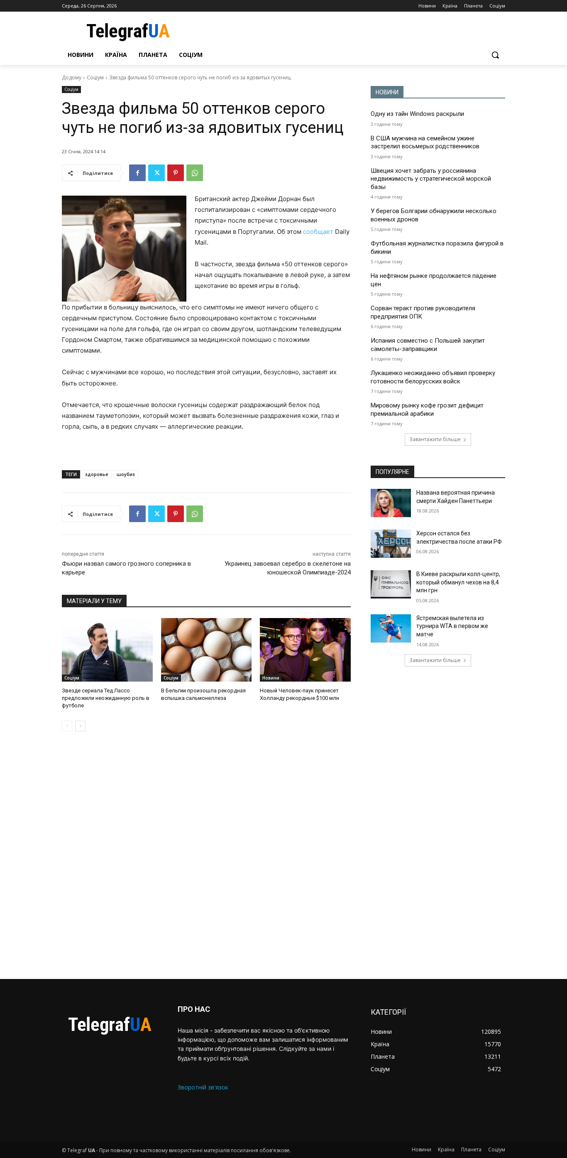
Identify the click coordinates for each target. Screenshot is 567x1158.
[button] (495, 55)
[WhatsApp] (194, 172)
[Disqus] (206, 855)
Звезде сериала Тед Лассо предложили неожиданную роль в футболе (105, 698)
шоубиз (126, 474)
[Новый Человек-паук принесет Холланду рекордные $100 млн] (305, 650)
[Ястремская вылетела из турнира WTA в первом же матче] (391, 628)
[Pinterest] (175, 172)
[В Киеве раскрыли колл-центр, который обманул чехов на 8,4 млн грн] (391, 584)
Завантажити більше (435, 439)
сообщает (318, 232)
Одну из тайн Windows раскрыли (417, 114)
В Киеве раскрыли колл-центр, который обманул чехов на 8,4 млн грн (458, 582)
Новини (270, 678)
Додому (71, 77)
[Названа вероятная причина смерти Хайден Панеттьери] (391, 503)
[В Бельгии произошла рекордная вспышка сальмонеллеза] (206, 650)
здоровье (96, 474)
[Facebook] (137, 172)
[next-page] (80, 726)
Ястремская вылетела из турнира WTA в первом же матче (452, 626)
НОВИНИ (387, 92)
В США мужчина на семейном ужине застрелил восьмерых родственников (425, 142)
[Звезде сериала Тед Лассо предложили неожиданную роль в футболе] (107, 650)
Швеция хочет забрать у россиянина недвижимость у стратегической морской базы (431, 179)
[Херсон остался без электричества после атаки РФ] (391, 544)
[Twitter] (156, 172)
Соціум (95, 77)
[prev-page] (67, 726)
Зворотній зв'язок (203, 1087)
